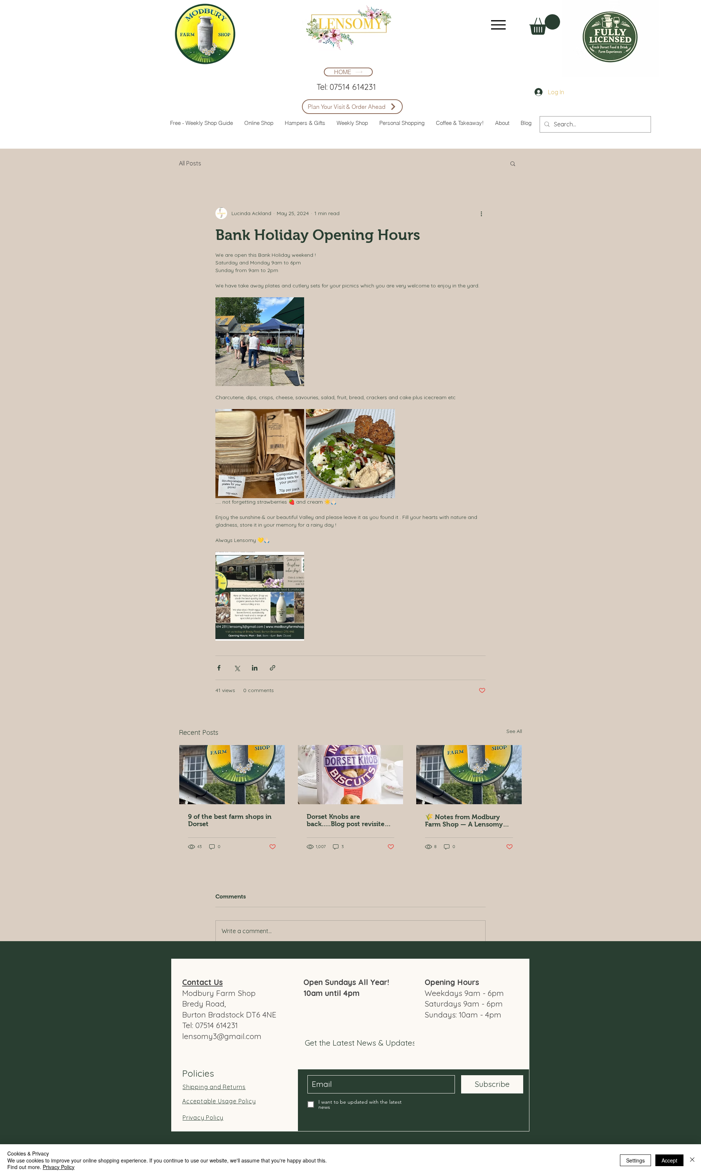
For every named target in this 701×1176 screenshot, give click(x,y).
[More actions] (481, 213)
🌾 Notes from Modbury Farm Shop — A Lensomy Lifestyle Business (464, 820)
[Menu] (498, 25)
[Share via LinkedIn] (254, 667)
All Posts (190, 163)
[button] (544, 24)
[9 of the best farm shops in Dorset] (232, 774)
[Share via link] (272, 667)
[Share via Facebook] (218, 667)
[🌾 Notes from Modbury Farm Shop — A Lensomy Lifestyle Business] (469, 774)
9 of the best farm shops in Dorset (230, 820)
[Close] (692, 1160)
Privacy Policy (58, 1167)
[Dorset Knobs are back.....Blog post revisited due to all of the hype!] (350, 774)
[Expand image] (259, 341)
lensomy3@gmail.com (221, 1036)
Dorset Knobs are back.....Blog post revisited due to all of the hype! (347, 820)
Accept (669, 1160)
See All (514, 731)
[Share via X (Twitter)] (236, 667)
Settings (635, 1160)
